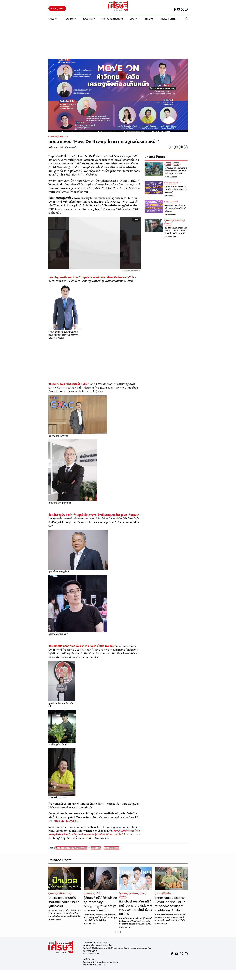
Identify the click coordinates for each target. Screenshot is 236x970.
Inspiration (179, 220)
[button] (115, 932)
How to (68, 19)
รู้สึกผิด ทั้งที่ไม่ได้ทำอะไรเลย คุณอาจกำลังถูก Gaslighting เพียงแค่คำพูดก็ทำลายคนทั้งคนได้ (100, 904)
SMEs (51, 19)
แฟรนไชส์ (87, 19)
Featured (63, 136)
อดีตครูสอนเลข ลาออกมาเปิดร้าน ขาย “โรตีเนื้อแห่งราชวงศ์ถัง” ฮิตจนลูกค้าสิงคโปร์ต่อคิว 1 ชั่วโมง (170, 904)
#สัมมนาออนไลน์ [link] (114, 834)
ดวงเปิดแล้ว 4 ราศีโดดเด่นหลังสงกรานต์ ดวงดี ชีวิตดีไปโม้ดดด (175, 208)
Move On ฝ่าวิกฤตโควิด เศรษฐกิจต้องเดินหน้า (71, 848)
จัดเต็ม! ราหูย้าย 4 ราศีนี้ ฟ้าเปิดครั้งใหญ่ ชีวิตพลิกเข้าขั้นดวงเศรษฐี (175, 189)
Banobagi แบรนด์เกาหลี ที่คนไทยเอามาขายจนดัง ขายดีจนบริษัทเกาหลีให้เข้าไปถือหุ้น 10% (135, 907)
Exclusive (53, 136)
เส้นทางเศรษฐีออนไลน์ (111, 848)
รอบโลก (176, 164)
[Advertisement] (118, 39)
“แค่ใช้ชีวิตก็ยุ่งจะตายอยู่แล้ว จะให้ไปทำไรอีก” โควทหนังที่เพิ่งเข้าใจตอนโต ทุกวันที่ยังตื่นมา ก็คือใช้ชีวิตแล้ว (175, 232)
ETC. (132, 19)
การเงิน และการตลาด (112, 19)
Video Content (169, 19)
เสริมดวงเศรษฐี (171, 183)
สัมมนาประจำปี (96, 848)
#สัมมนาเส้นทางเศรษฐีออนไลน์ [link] (88, 834)
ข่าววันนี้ (168, 164)
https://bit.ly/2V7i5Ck (66, 821)
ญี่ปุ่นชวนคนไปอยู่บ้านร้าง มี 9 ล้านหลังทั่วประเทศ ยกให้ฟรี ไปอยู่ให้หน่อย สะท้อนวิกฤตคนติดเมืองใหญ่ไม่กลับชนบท (175, 174)
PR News (149, 19)
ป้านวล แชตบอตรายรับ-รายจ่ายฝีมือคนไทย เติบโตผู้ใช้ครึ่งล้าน (64, 902)
